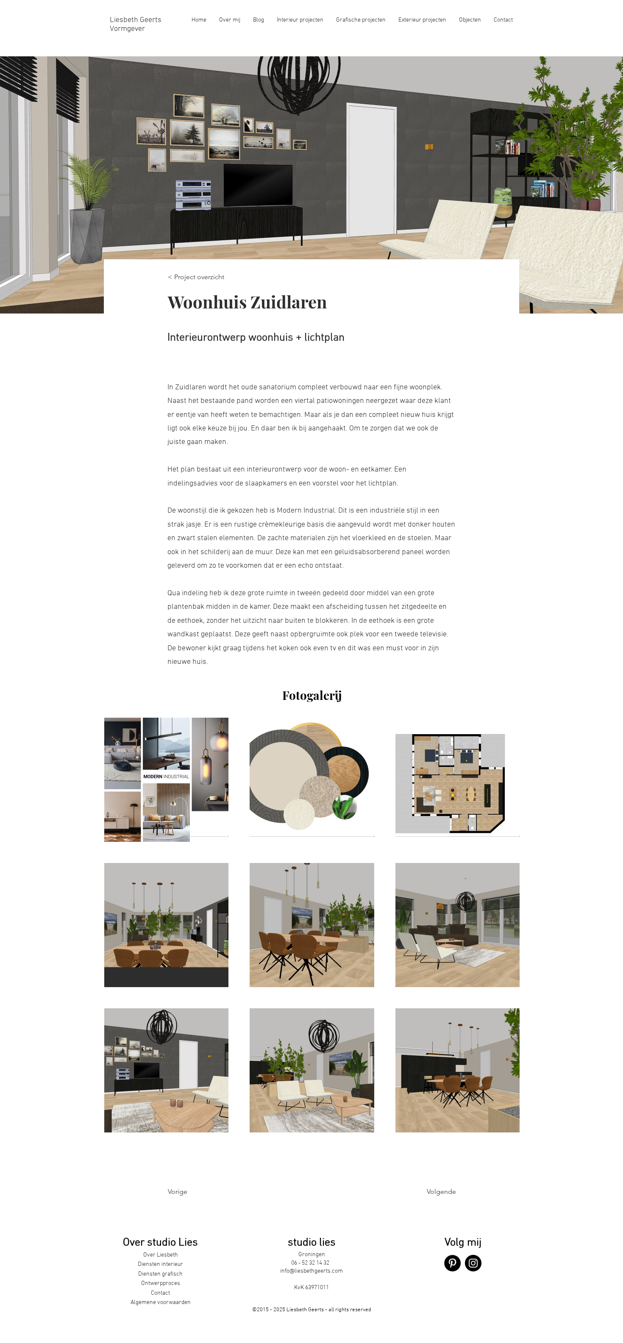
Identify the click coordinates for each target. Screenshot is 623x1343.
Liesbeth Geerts (135, 20)
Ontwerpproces (160, 1283)
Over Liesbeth (160, 1255)
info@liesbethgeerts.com (311, 1271)
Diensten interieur (160, 1264)
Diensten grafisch (160, 1274)
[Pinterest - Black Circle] (452, 1263)
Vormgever (127, 29)
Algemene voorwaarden (161, 1302)
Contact (160, 1293)
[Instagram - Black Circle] (473, 1263)
